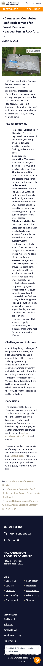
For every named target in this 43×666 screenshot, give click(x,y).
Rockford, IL (9, 619)
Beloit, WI (8, 624)
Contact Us (11, 581)
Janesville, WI (10, 630)
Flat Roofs (31, 585)
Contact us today (19, 456)
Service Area (10, 614)
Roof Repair (32, 581)
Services (10, 585)
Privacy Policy (32, 595)
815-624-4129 (15, 527)
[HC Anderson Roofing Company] (10, 3)
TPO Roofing (12, 595)
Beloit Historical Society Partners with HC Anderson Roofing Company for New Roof (20, 505)
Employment (12, 600)
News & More (32, 590)
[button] (27, 3)
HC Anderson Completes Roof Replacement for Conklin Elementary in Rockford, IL (21, 493)
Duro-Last (10, 590)
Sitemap (30, 600)
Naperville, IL (10, 641)
